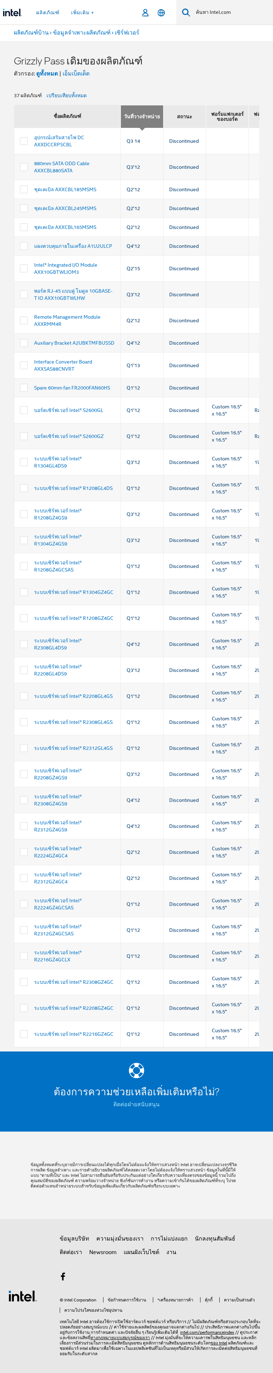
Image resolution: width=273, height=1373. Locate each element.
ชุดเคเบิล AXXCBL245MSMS (65, 208)
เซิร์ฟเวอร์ (127, 32)
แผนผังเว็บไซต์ (141, 1252)
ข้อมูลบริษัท (74, 1238)
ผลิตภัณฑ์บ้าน (31, 32)
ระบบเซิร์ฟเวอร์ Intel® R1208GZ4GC (73, 618)
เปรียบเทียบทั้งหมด (67, 95)
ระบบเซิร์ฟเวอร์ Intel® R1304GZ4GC (73, 592)
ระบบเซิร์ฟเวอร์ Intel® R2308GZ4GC (73, 982)
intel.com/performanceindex (207, 1332)
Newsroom (103, 1252)
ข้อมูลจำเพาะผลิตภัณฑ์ (82, 32)
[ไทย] (161, 12)
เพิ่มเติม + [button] (82, 12)
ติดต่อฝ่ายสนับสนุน (136, 1104)
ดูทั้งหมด (47, 73)
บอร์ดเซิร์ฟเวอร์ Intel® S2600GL (68, 410)
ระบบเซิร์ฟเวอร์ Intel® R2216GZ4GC (73, 1034)
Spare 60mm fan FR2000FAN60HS (72, 388)
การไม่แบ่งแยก (169, 1238)
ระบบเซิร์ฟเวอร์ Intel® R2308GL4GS (73, 722)
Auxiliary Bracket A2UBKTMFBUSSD (74, 343)
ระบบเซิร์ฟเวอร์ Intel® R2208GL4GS (73, 696)
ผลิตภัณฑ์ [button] (48, 12)
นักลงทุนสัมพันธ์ (215, 1238)
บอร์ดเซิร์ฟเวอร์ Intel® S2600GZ (68, 436)
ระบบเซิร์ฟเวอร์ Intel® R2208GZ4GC (73, 1008)
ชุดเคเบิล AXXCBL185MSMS (65, 189)
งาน (171, 1252)
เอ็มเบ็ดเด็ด (76, 73)
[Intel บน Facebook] (63, 1278)
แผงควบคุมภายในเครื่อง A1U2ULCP (73, 246)
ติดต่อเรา (71, 1252)
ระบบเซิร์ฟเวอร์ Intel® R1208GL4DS (73, 488)
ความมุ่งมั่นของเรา (120, 1238)
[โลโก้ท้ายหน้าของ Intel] (23, 1295)
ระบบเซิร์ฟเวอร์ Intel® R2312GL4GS (73, 748)
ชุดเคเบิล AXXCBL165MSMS (65, 227)
